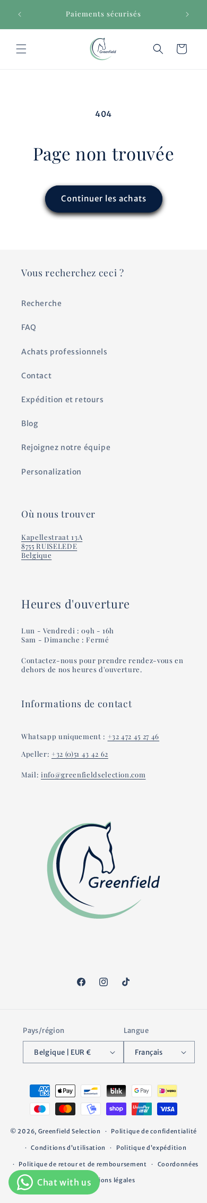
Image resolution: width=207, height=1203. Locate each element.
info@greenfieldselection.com (93, 774)
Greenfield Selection (69, 1131)
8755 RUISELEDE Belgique (49, 550)
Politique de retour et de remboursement (82, 1164)
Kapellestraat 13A (51, 536)
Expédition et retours (62, 399)
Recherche (41, 303)
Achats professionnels (64, 352)
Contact (36, 375)
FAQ (29, 327)
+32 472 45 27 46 (134, 736)
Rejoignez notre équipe (65, 447)
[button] (21, 49)
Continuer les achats (103, 198)
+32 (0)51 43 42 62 (79, 753)
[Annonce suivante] (187, 14)
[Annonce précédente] (19, 14)
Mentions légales (108, 1180)
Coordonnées (178, 1164)
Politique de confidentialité (154, 1131)
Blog (29, 423)
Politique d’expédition (151, 1147)
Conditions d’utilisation (68, 1147)
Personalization (51, 472)
